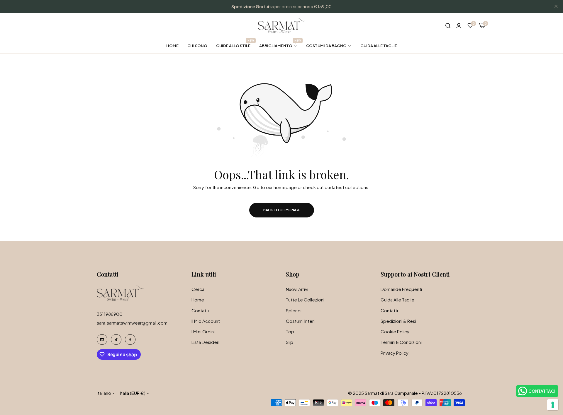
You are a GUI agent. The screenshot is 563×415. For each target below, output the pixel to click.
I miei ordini (203, 331)
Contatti (200, 310)
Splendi (293, 310)
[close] (556, 6)
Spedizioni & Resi (398, 321)
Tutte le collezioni (305, 299)
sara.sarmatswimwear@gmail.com (132, 322)
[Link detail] (102, 339)
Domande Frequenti (401, 289)
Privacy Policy (394, 353)
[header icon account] (458, 25)
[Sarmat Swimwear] (281, 25)
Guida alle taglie (397, 299)
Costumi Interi (300, 321)
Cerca (197, 289)
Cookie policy (395, 331)
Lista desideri (205, 342)
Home (197, 299)
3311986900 (110, 314)
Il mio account (205, 321)
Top (290, 331)
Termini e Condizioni (401, 342)
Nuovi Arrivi (297, 289)
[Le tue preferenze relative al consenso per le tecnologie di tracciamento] (552, 404)
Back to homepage (281, 210)
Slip (289, 342)
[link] (278, 46)
